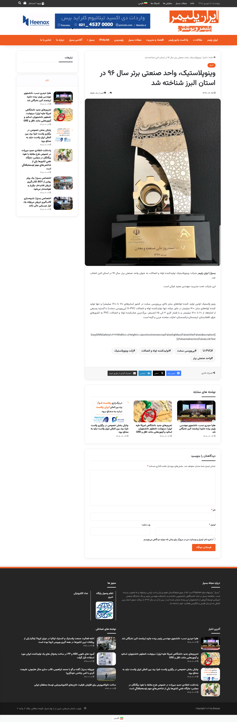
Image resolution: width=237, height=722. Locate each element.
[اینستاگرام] (85, 708)
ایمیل (212, 525)
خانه (192, 3)
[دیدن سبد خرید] (24, 3)
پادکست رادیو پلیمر (178, 40)
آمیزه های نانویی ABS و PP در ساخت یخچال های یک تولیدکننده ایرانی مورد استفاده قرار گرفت (57, 656)
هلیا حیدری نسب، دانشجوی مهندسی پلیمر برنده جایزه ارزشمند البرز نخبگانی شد (197, 429)
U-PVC (207, 351)
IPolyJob (104, 40)
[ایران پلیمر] (189, 21)
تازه (47, 80)
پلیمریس (119, 40)
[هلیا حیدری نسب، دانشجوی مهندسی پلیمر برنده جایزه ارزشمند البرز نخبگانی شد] (196, 411)
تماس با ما (45, 40)
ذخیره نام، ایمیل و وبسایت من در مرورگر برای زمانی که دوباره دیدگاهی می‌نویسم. (178, 539)
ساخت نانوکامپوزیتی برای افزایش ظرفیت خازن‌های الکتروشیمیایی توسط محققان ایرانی (75, 685)
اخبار (205, 57)
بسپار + (90, 40)
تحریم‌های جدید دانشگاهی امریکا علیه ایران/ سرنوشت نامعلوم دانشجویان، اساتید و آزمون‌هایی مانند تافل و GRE (154, 429)
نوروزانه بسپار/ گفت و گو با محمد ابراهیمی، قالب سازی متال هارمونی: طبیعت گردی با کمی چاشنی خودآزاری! (57, 671)
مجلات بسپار (181, 3)
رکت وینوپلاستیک (123, 351)
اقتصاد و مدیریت (155, 40)
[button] (66, 28)
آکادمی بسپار (75, 40)
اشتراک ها (155, 3)
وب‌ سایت (146, 525)
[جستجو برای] (19, 3)
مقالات (198, 40)
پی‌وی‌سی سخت (186, 351)
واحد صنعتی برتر (202, 358)
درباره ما (60, 40)
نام (213, 510)
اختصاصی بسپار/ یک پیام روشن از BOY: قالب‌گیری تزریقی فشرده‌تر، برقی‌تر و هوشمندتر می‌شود (39, 183)
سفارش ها (167, 3)
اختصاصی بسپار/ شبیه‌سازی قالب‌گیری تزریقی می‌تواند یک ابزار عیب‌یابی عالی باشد (37, 202)
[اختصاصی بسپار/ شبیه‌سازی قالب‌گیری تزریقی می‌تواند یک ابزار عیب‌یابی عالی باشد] (63, 203)
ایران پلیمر (212, 40)
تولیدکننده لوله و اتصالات (155, 351)
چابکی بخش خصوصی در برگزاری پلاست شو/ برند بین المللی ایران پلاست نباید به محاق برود (109, 429)
